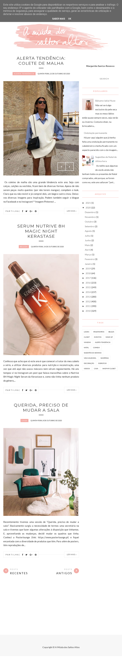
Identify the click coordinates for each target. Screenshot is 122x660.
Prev (62, 166)
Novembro (90, 217)
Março (88, 254)
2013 (88, 296)
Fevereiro (89, 259)
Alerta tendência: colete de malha (41, 61)
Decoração (89, 363)
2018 (88, 273)
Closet (87, 337)
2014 (88, 292)
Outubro (89, 221)
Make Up (109, 337)
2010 (88, 310)
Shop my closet (109, 368)
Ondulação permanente (95, 133)
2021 (88, 202)
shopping (105, 358)
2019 (88, 268)
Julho (87, 235)
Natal (86, 347)
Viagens (87, 342)
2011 (88, 306)
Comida (96, 347)
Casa (24, 420)
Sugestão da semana (93, 353)
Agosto (88, 231)
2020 (88, 207)
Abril (87, 249)
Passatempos (98, 332)
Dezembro (90, 212)
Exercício (102, 363)
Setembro (89, 226)
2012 (88, 301)
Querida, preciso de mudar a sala (41, 408)
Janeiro (88, 264)
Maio (87, 245)
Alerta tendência (24, 74)
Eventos (97, 337)
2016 (88, 282)
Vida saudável (90, 358)
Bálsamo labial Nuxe (105, 100)
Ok (69, 19)
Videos (87, 368)
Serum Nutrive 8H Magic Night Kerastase (41, 231)
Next (69, 166)
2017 (88, 278)
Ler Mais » (71, 211)
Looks (86, 332)
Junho (88, 240)
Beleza (24, 247)
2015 (88, 287)
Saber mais (58, 19)
